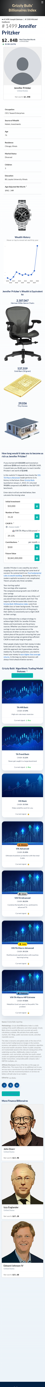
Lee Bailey (12, 1078)
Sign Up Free (12, 1094)
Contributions (12, 542)
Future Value (11, 553)
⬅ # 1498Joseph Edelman (12, 19)
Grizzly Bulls (30, 480)
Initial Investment (13, 501)
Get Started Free (23, 675)
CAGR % (10, 523)
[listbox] (25, 530)
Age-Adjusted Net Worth (15, 187)
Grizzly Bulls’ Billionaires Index (16, 604)
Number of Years (12, 512)
